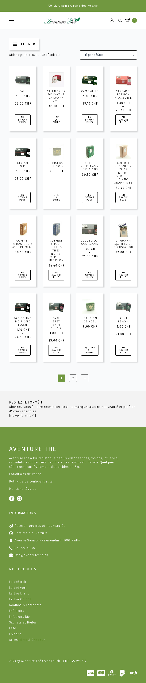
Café (12, 628)
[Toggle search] (120, 20)
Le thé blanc (19, 593)
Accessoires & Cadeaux (27, 640)
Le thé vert (18, 588)
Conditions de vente (25, 474)
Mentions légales (22, 489)
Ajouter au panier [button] (89, 350)
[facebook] (11, 498)
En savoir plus (22, 120)
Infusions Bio (19, 617)
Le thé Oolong (20, 599)
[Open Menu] (11, 20)
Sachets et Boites (23, 622)
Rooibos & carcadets (25, 605)
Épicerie (15, 634)
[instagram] (19, 498)
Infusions (16, 611)
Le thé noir (17, 582)
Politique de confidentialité (31, 481)
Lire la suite (56, 120)
